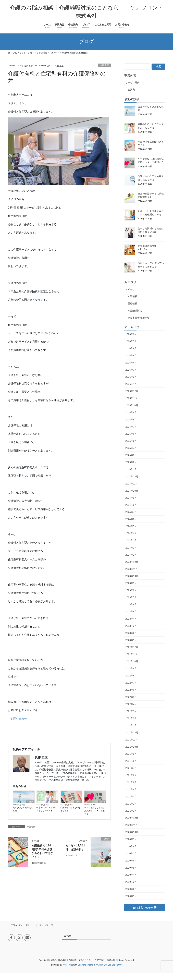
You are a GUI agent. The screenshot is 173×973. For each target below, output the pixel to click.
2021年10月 (131, 746)
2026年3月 (131, 369)
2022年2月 (131, 718)
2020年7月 (131, 853)
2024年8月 (131, 505)
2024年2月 (131, 547)
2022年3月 (131, 711)
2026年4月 (131, 362)
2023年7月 (131, 597)
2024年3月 (131, 540)
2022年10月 (131, 661)
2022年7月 (131, 682)
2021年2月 (131, 803)
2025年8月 (131, 419)
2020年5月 (131, 867)
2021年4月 (131, 789)
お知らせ (130, 289)
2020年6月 (131, 860)
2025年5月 (131, 441)
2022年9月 (131, 668)
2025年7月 (131, 426)
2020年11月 (131, 825)
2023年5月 (131, 611)
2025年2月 (131, 462)
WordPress (68, 965)
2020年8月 (131, 846)
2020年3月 (131, 882)
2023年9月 (131, 583)
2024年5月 (131, 526)
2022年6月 (131, 689)
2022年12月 (131, 647)
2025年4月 (131, 448)
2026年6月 (131, 348)
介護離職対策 (135, 310)
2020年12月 (131, 818)
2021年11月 (131, 739)
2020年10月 (131, 832)
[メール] (27, 937)
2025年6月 (131, 433)
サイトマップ (46, 925)
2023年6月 (131, 604)
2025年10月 (131, 405)
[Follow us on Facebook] (11, 937)
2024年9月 (131, 497)
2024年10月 (131, 490)
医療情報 (132, 303)
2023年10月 (131, 576)
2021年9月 (131, 753)
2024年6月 (131, 519)
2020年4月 (131, 874)
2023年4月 (131, 618)
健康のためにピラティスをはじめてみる (46, 809)
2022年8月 (131, 675)
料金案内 (130, 89)
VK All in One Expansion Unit (108, 965)
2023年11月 (131, 569)
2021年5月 (131, 782)
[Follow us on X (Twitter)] (19, 937)
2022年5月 (131, 697)
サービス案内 (132, 82)
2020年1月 (131, 896)
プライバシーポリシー (22, 925)
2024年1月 (131, 554)
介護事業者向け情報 (138, 317)
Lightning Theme (85, 965)
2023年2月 (131, 633)
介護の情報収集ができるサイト (70, 809)
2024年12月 (131, 476)
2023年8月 (131, 590)
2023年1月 (131, 640)
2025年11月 (131, 398)
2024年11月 (131, 483)
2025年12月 (131, 391)
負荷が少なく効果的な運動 (23, 809)
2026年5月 (131, 355)
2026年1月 (131, 384)
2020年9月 (131, 839)
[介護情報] (18, 849)
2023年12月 (131, 562)
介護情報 (104, 65)
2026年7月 (131, 341)
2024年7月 (131, 512)
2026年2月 (131, 376)
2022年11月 (131, 654)
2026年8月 (131, 334)
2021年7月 (131, 768)
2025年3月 (131, 455)
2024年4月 (131, 533)
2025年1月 (131, 469)
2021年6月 (131, 775)
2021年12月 (131, 732)
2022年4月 (131, 704)
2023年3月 (131, 626)
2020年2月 (131, 889)
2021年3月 (131, 796)
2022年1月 (131, 725)
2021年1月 (131, 810)
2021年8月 (131, 761)
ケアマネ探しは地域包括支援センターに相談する (94, 810)
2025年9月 (131, 412)
